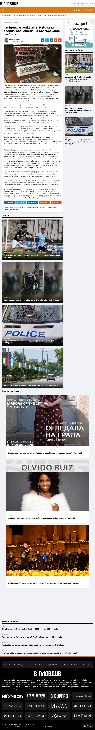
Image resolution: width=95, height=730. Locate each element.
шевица (22, 209)
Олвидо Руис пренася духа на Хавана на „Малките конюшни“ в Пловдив (41, 518)
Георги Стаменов (19, 207)
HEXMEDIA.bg (50, 727)
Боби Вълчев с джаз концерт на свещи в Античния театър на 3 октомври (43, 583)
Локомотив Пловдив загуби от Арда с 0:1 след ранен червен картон (78, 79)
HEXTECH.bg (18, 727)
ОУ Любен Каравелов (48, 207)
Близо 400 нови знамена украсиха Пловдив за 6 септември (31, 385)
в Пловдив (5, 15)
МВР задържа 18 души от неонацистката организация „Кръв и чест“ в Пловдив (39, 653)
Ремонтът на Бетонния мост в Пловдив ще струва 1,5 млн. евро (32, 637)
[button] (42, 40)
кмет (36, 207)
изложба (30, 207)
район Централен (11, 209)
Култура (12, 15)
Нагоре (89, 726)
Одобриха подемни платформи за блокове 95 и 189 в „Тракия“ (32, 300)
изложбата (21, 141)
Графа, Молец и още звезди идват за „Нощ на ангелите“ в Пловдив (33, 645)
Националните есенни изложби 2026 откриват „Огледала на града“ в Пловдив (45, 453)
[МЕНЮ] (3, 10)
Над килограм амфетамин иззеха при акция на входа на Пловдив (29, 342)
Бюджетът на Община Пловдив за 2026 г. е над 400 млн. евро (30, 629)
